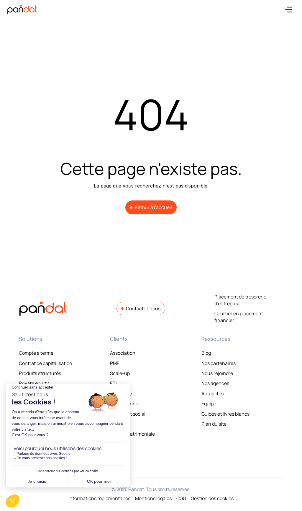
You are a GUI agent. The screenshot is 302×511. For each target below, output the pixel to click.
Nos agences (215, 383)
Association (122, 353)
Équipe (208, 403)
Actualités (212, 393)
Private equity (34, 383)
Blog (206, 353)
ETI (113, 383)
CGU (181, 498)
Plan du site (213, 424)
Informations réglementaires (99, 498)
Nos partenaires (218, 363)
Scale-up (120, 373)
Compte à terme (36, 353)
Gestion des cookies (212, 498)
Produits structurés (40, 373)
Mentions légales (153, 498)
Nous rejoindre (217, 373)
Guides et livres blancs (225, 414)
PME (114, 363)
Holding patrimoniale (132, 434)
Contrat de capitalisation (45, 363)
